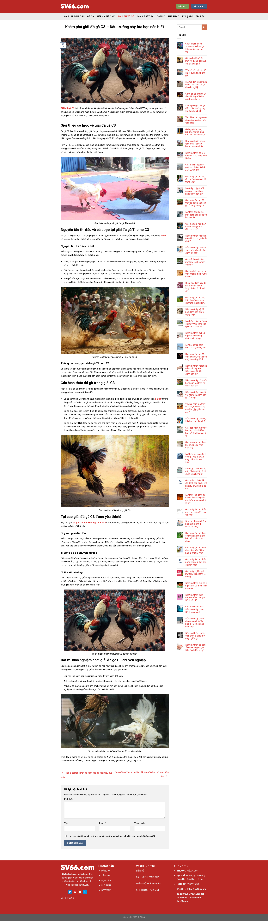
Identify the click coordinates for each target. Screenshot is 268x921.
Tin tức (200, 16)
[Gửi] (204, 27)
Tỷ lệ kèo (187, 16)
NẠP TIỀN (106, 880)
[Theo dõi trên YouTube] (80, 892)
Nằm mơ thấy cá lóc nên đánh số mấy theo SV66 (196, 156)
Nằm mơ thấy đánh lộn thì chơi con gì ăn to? (196, 420)
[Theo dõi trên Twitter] (70, 892)
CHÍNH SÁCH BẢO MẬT (147, 890)
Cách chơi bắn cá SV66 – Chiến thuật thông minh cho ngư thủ (194, 47)
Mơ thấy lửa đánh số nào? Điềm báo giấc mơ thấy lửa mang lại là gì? (195, 499)
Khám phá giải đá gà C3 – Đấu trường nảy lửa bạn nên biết (195, 108)
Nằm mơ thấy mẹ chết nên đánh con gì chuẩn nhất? (196, 238)
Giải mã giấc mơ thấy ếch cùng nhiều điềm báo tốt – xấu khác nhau (195, 537)
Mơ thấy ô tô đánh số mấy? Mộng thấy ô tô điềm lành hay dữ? (195, 471)
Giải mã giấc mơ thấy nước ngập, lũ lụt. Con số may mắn (195, 562)
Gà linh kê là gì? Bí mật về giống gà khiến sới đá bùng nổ (195, 61)
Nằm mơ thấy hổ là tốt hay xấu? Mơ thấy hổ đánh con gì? (196, 383)
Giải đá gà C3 (67, 108)
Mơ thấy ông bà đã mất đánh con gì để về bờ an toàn (196, 215)
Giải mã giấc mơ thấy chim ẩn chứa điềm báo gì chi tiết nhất (195, 550)
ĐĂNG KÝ (105, 870)
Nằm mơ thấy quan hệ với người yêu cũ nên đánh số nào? (195, 250)
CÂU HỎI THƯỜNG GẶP (147, 877)
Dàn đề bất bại (145, 16)
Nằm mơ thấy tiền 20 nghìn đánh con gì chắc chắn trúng (195, 336)
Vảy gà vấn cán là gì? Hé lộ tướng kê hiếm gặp (195, 73)
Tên (67, 823)
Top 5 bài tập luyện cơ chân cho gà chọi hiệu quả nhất (196, 120)
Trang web (139, 823)
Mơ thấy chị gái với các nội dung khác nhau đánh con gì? (194, 191)
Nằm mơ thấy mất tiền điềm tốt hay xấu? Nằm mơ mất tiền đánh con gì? (196, 369)
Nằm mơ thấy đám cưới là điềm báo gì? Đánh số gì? (195, 598)
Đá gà (90, 16)
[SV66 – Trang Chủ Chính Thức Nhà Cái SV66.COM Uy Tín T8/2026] (75, 6)
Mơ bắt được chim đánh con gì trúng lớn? (196, 346)
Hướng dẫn (78, 16)
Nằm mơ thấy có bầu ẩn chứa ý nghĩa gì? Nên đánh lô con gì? (195, 647)
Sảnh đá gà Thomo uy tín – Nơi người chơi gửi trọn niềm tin (195, 96)
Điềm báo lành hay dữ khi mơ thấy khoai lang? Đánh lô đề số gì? (195, 287)
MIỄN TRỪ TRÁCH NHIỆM (148, 883)
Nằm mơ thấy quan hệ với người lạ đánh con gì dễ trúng (195, 395)
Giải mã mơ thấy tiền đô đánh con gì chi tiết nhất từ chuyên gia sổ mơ (196, 484)
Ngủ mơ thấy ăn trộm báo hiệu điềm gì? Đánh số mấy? (195, 524)
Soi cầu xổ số (126, 16)
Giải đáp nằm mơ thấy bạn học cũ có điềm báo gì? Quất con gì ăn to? (196, 431)
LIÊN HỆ (140, 870)
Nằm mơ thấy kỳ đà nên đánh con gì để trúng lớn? (194, 312)
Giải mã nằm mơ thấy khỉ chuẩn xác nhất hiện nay (195, 445)
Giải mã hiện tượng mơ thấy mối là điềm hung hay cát (196, 274)
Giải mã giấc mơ (105, 16)
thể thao (173, 16)
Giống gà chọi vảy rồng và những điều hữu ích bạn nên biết (195, 132)
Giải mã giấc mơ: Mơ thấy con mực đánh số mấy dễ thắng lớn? (196, 357)
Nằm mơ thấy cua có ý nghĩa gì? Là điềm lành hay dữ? (196, 586)
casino (161, 16)
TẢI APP (105, 875)
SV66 (66, 16)
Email (102, 823)
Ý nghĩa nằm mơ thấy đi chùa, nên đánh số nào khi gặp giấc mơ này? (195, 408)
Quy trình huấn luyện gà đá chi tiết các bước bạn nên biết (195, 144)
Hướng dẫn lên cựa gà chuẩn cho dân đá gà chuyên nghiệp (196, 85)
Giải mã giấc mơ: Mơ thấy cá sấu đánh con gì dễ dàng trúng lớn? (195, 203)
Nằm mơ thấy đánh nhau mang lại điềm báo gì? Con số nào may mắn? (194, 622)
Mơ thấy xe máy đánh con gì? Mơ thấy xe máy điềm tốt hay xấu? (195, 458)
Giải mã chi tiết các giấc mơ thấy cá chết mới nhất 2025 (195, 167)
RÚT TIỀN (106, 885)
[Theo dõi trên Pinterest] (75, 892)
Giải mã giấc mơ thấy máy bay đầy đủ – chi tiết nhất (195, 512)
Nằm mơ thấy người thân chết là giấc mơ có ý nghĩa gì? (195, 636)
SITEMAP (106, 890)
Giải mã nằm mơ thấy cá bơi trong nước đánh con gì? (195, 226)
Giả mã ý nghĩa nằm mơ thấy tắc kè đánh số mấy (195, 262)
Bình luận (69, 799)
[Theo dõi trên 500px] (85, 892)
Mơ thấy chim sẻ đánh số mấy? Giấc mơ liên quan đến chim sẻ (196, 324)
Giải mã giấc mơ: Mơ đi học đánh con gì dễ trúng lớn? (195, 179)
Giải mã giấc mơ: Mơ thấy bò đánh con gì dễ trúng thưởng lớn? (195, 300)
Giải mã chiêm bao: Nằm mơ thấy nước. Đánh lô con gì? (194, 609)
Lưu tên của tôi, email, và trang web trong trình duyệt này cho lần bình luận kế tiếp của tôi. (112, 836)
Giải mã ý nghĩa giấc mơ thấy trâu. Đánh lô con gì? (195, 574)
